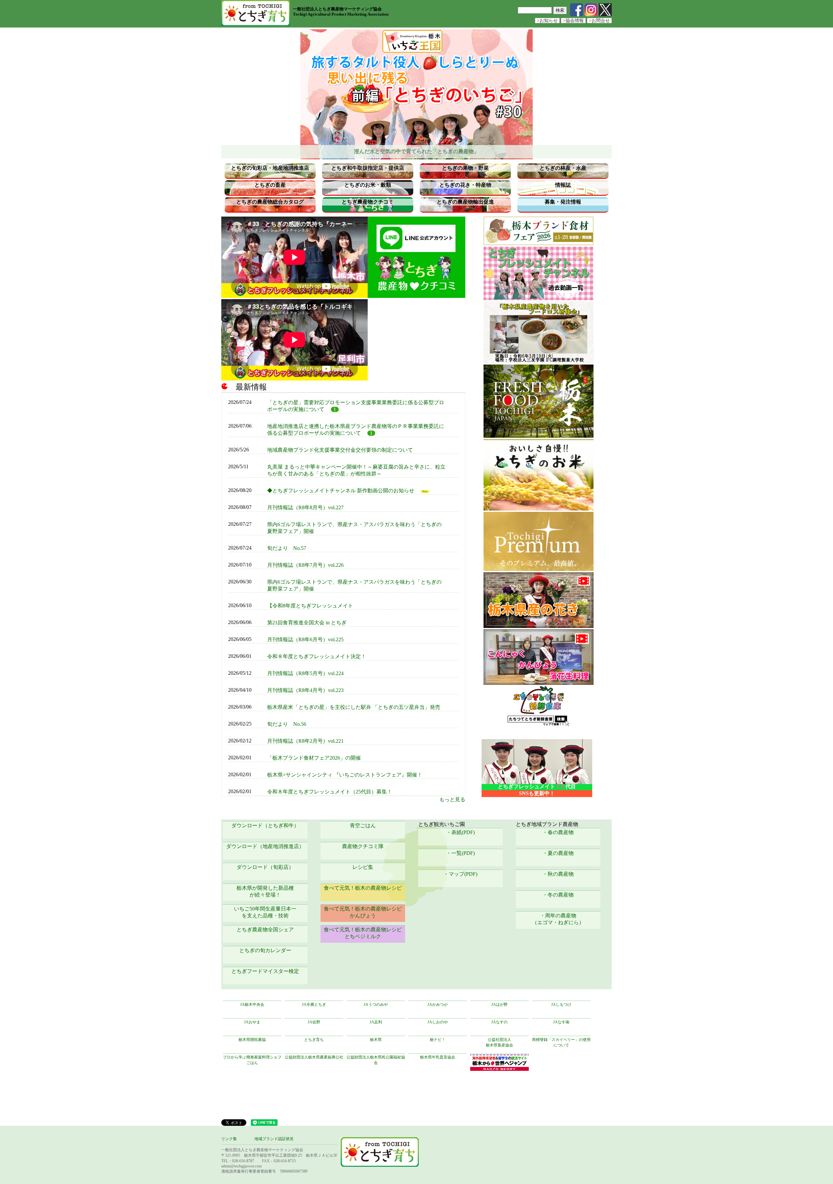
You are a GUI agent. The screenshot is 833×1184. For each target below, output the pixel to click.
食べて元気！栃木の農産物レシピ (363, 888)
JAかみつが (438, 1004)
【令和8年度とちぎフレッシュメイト (310, 605)
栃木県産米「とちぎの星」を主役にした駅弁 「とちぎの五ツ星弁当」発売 (353, 707)
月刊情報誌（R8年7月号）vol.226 (305, 565)
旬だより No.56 (286, 724)
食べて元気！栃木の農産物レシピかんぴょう (363, 912)
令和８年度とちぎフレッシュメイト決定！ (316, 656)
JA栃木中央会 (252, 1004)
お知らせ (547, 20)
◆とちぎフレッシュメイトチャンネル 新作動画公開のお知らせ (340, 490)
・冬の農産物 (558, 895)
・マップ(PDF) (460, 874)
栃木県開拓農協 (252, 1039)
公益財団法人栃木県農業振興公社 (314, 1057)
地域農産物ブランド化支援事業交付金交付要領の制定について (340, 450)
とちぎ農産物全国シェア (265, 929)
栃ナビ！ (437, 1039)
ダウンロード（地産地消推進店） (265, 846)
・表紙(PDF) (460, 832)
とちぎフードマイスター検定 (265, 971)
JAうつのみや (376, 1004)
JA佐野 (314, 1022)
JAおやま (252, 1022)
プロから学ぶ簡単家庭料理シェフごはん (252, 1060)
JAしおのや (438, 1022)
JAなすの (499, 1022)
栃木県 (376, 1039)
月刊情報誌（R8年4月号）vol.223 (305, 690)
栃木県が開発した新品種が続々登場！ (265, 891)
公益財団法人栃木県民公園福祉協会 (376, 1060)
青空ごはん (363, 825)
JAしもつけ (561, 1004)
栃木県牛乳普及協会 (437, 1057)
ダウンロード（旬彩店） (265, 867)
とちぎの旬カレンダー (265, 950)
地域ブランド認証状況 (274, 1139)
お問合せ (599, 20)
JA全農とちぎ (314, 1004)
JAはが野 (499, 1004)
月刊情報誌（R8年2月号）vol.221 (305, 741)
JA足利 (376, 1022)
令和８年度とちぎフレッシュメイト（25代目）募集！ (329, 791)
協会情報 (573, 20)
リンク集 (229, 1139)
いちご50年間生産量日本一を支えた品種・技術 (265, 912)
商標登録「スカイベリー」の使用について (561, 1042)
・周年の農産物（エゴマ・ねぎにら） (558, 919)
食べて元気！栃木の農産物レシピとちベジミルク (363, 933)
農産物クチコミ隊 (363, 846)
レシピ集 (362, 867)
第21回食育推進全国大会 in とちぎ (307, 622)
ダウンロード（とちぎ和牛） (265, 825)
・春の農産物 (558, 832)
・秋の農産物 (558, 874)
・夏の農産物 (558, 853)
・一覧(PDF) (460, 853)
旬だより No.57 (286, 548)
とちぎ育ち (314, 1039)
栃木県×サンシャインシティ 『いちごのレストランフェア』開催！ (344, 775)
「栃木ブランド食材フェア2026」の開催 (314, 758)
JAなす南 (561, 1022)
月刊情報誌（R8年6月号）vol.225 (305, 639)
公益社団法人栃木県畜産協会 (499, 1042)
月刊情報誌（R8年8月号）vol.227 (305, 507)
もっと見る (452, 799)
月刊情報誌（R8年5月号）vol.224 (305, 673)
